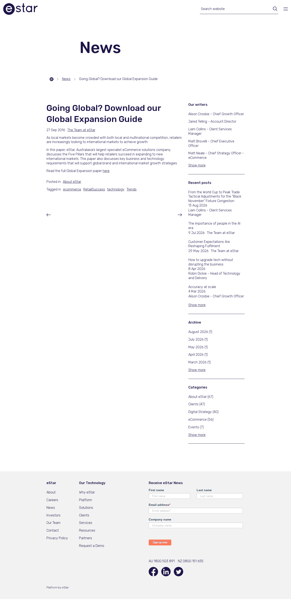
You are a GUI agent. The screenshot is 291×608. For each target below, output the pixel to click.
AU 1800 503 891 (162, 561)
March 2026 (199, 362)
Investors (53, 515)
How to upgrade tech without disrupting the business (210, 262)
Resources (87, 530)
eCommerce (200, 419)
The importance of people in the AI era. (214, 225)
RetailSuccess (94, 189)
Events (196, 427)
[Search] (273, 9)
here (106, 171)
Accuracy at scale (202, 287)
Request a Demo (91, 546)
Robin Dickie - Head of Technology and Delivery (214, 275)
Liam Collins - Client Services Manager (210, 212)
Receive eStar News (166, 483)
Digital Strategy (203, 412)
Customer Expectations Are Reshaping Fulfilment (209, 244)
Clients (196, 404)
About (51, 492)
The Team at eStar (221, 233)
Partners (85, 538)
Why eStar (87, 492)
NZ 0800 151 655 (190, 561)
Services (85, 523)
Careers (52, 500)
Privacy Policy (57, 538)
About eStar (200, 397)
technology (115, 189)
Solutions (86, 508)
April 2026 (198, 355)
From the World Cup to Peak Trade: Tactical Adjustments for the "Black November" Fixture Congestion (214, 196)
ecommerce (72, 189)
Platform (85, 500)
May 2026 (198, 347)
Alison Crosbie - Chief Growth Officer (216, 296)
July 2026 (198, 339)
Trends (132, 189)
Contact (52, 530)
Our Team (53, 523)
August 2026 (200, 332)
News (50, 508)
